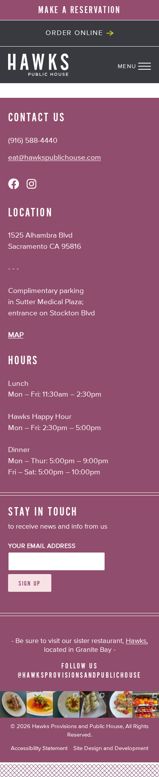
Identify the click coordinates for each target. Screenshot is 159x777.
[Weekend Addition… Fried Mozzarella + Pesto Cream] (13, 704)
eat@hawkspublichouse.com (54, 157)
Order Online (74, 33)
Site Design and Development (110, 748)
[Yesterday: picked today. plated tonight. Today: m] (119, 704)
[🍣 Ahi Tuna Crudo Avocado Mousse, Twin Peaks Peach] (40, 704)
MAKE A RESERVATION (79, 10)
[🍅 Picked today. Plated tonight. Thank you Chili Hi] (145, 704)
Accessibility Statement (39, 748)
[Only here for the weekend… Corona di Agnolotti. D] (66, 704)
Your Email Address (42, 546)
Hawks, (137, 641)
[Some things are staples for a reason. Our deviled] (93, 704)
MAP (16, 335)
